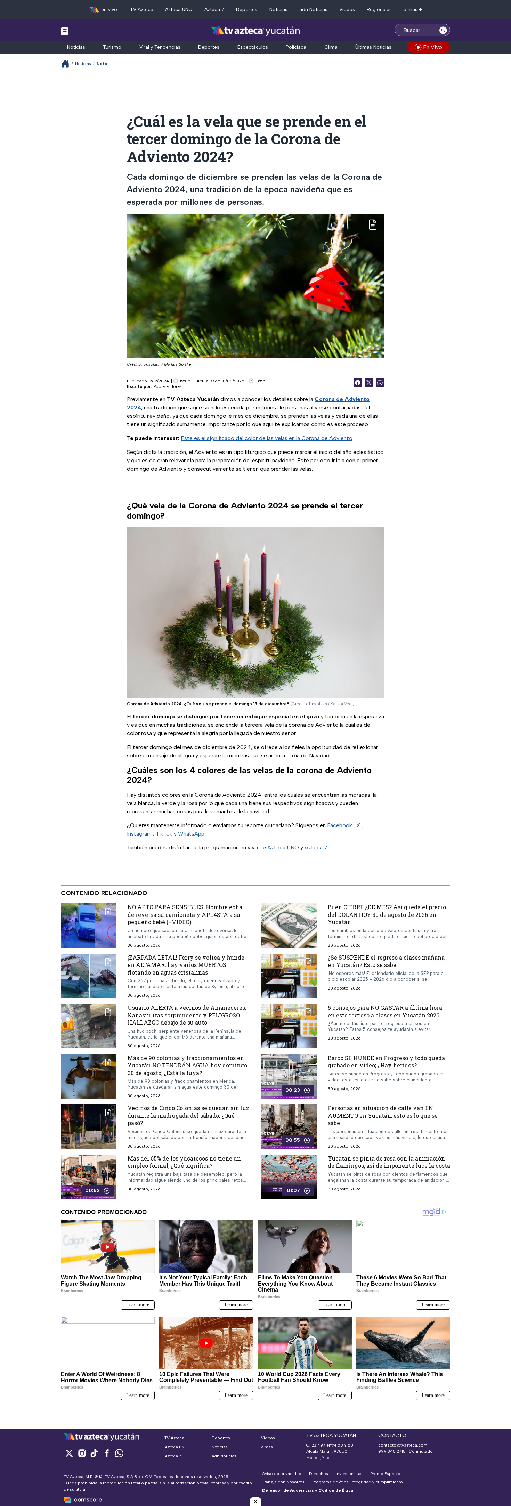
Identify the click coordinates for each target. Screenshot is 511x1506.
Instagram (140, 833)
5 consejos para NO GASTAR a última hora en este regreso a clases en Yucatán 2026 (385, 1011)
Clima (331, 47)
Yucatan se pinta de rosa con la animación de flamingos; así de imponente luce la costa (389, 1162)
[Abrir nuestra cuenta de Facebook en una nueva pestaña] (107, 1453)
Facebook (340, 825)
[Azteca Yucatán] (255, 30)
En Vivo (432, 47)
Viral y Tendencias (159, 47)
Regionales (379, 10)
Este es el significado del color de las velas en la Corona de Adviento (266, 438)
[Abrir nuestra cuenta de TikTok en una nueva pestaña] (94, 1453)
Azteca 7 (214, 10)
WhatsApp (192, 833)
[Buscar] (443, 30)
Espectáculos (252, 47)
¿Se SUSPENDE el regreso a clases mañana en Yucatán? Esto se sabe (386, 961)
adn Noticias (313, 10)
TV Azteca (141, 10)
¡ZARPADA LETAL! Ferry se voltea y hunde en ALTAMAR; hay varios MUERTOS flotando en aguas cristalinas (186, 965)
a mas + (413, 10)
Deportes (246, 10)
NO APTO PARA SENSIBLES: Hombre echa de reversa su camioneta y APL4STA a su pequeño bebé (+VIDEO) (185, 914)
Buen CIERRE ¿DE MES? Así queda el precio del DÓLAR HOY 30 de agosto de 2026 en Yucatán (387, 914)
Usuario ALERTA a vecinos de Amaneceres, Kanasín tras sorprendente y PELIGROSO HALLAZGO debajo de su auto (187, 1015)
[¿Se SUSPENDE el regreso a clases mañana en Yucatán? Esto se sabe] (289, 976)
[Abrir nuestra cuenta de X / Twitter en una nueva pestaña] (69, 1453)
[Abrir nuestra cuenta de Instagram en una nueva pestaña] (82, 1453)
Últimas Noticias (373, 47)
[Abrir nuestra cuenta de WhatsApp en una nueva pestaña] (119, 1453)
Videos (347, 10)
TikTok (165, 833)
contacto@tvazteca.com (402, 1445)
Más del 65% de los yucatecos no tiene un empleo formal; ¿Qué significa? (184, 1162)
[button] (255, 1501)
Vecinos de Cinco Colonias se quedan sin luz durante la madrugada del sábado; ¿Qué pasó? (188, 1115)
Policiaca (296, 47)
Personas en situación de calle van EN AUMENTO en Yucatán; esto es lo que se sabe (383, 1115)
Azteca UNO (179, 10)
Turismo (112, 47)
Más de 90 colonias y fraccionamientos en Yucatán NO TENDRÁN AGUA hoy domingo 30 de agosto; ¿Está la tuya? (187, 1065)
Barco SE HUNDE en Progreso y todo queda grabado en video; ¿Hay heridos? (386, 1061)
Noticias (278, 10)
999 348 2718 (392, 1451)
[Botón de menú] (64, 31)
